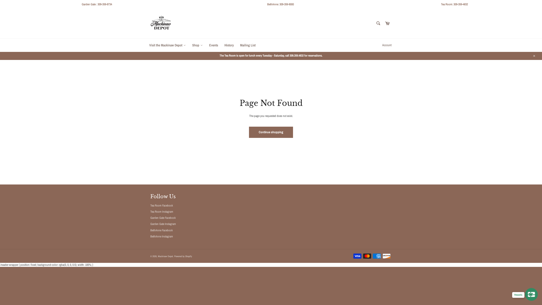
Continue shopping (271, 132)
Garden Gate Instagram (163, 224)
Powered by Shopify (183, 256)
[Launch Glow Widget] (531, 294)
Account (387, 45)
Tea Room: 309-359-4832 (454, 4)
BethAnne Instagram (161, 236)
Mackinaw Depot (165, 256)
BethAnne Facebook (161, 230)
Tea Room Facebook (161, 205)
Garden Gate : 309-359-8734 (97, 4)
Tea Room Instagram (161, 212)
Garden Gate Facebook (163, 218)
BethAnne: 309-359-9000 (280, 4)
